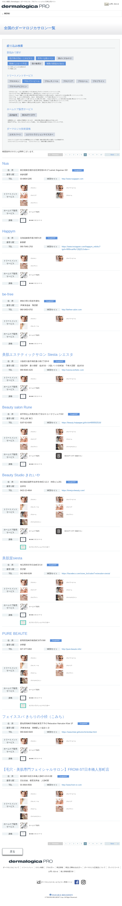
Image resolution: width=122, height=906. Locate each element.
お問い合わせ (53, 871)
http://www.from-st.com (72, 785)
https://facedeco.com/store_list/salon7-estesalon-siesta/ (86, 573)
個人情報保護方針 (67, 871)
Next (112, 155)
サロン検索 (39, 867)
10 (101, 155)
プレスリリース (113, 867)
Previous (55, 155)
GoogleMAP (78, 170)
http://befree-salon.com (72, 309)
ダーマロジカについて (11, 867)
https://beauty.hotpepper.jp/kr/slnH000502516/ (81, 422)
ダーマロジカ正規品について (94, 867)
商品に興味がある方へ (73, 867)
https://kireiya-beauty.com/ (73, 490)
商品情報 (60, 867)
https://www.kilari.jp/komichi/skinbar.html (79, 732)
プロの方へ (50, 867)
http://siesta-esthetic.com (73, 370)
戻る (12, 851)
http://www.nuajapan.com (72, 179)
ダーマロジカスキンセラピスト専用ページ (56, 882)
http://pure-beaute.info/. (72, 649)
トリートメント (27, 867)
